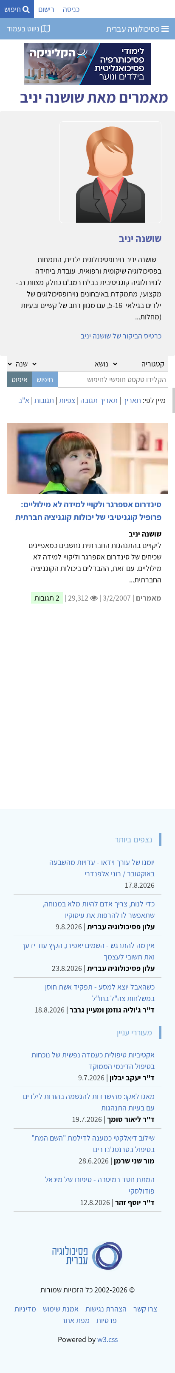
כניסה (71, 9)
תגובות (44, 400)
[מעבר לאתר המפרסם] (87, 63)
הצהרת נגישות (106, 1309)
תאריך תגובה (99, 400)
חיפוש (13, 9)
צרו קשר (145, 1309)
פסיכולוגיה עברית (133, 28)
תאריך (132, 400)
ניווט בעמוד (24, 29)
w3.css (107, 1339)
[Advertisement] (87, 711)
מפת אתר (76, 1320)
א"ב (23, 400)
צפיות (67, 400)
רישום (46, 9)
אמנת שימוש (61, 1309)
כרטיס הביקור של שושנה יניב (121, 336)
